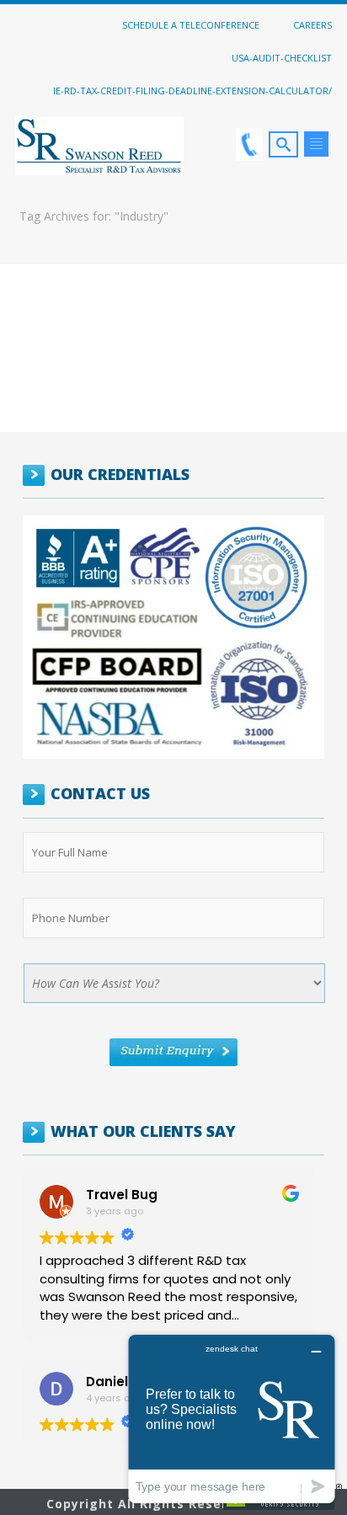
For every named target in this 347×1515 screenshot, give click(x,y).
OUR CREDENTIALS (120, 474)
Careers (312, 24)
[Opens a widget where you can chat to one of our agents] (231, 1418)
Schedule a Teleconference (190, 24)
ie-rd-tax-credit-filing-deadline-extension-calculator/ (192, 90)
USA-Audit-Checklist (282, 57)
